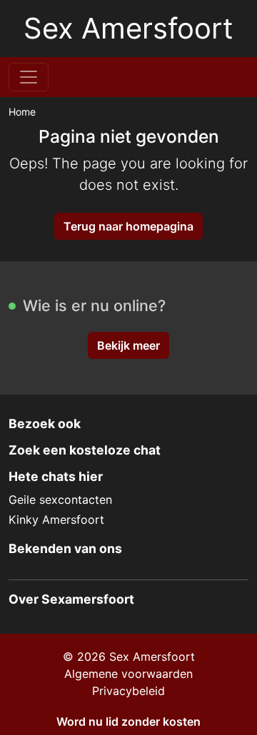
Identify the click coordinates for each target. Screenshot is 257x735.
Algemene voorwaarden (128, 673)
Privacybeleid (128, 691)
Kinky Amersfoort (56, 519)
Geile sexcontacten (60, 499)
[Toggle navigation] (29, 77)
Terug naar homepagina (128, 226)
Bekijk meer (128, 345)
